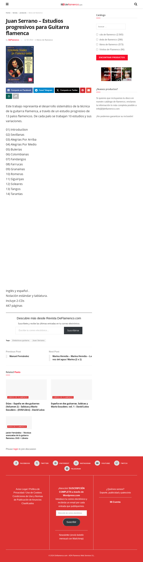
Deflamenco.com (61, 556)
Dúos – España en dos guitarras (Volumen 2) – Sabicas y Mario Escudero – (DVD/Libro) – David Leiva (25, 406)
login (15, 449)
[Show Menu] (7, 4)
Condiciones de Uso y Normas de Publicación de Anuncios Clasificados (28, 500)
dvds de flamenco (17, 426)
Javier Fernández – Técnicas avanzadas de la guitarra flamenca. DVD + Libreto (18, 435)
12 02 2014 (28, 40)
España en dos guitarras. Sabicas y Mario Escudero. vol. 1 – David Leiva (70, 405)
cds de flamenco (111, 34)
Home (8, 13)
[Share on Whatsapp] (9, 96)
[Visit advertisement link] (49, 243)
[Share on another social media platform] (16, 96)
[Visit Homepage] (71, 4)
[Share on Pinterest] (82, 90)
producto (23, 13)
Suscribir (71, 522)
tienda (15, 13)
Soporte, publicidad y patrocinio (115, 492)
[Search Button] (135, 4)
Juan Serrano (39, 341)
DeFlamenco (13, 40)
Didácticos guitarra (20, 341)
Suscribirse (73, 330)
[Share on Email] (88, 90)
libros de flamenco (36, 13)
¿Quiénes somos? (115, 489)
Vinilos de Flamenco (111, 49)
